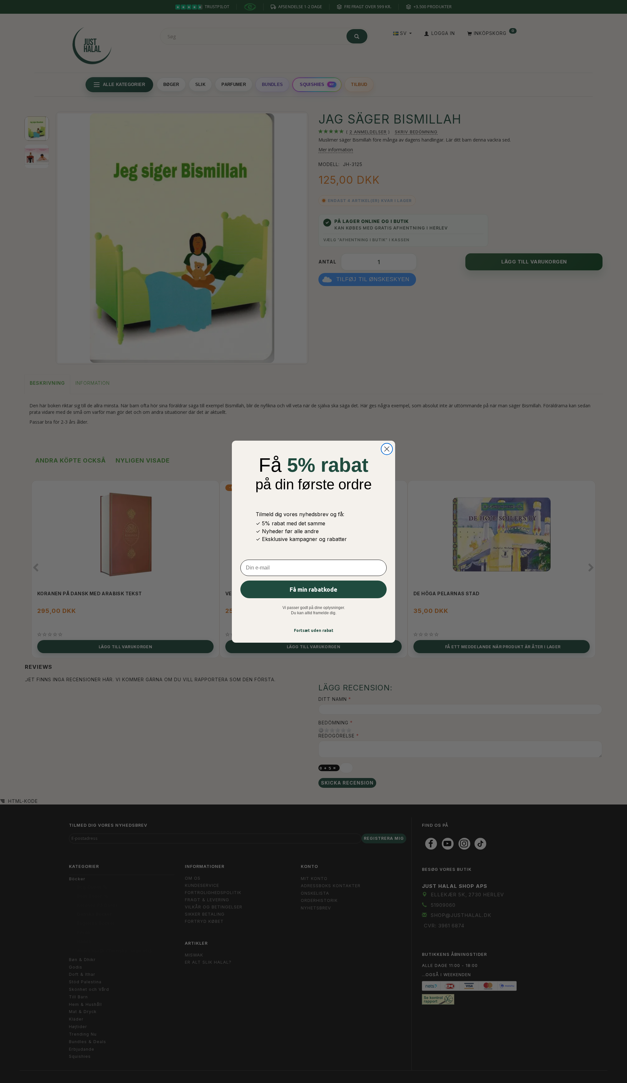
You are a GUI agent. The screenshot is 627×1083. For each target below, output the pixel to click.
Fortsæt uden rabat (313, 630)
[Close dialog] (387, 449)
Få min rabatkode (313, 589)
